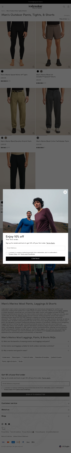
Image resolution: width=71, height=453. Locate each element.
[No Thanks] (65, 192)
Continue (35, 258)
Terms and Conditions (28, 254)
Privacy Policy (13, 254)
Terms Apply (50, 243)
